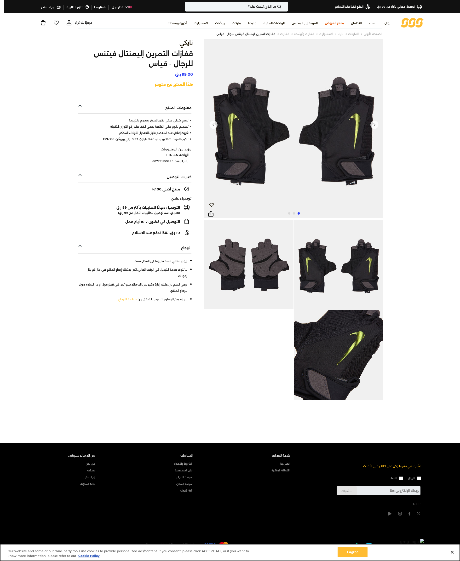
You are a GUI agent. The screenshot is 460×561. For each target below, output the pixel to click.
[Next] (213, 124)
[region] (230, 552)
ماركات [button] (236, 23)
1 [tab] (298, 213)
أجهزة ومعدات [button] (177, 23)
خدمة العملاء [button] (281, 455)
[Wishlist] (56, 23)
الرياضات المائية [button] (274, 23)
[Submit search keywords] (283, 6)
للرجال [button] (388, 23)
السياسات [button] (186, 455)
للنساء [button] (373, 23)
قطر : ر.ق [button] (118, 7)
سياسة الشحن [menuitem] (184, 484)
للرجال (411, 478)
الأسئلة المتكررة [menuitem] (280, 470)
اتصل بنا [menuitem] (285, 463)
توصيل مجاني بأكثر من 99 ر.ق (396, 6)
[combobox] (236, 6)
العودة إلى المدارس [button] (305, 23)
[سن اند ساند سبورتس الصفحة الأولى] (412, 22)
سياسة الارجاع (127, 299)
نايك (340, 34)
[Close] (452, 552)
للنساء (393, 478)
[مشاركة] (211, 214)
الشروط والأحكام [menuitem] (182, 463)
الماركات (353, 34)
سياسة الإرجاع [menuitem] (184, 477)
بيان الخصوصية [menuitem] (183, 470)
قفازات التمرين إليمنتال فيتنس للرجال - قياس (246, 34)
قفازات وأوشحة (304, 34)
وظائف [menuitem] (91, 470)
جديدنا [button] (252, 23)
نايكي (186, 43)
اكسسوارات (326, 34)
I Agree (352, 552)
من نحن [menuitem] (90, 463)
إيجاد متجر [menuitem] (89, 477)
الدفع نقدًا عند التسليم (349, 6)
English (100, 7)
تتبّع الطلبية (75, 7)
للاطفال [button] (356, 23)
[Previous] (374, 124)
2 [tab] (294, 213)
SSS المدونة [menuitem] (87, 484)
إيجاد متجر (48, 7)
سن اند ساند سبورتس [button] (81, 455)
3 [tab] (289, 213)
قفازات (284, 34)
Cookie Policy (89, 556)
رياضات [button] (220, 23)
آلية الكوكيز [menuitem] (186, 490)
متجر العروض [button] (334, 23)
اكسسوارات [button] (201, 23)
